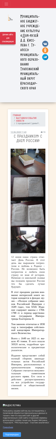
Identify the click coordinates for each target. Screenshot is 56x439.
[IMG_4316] (28, 162)
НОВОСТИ (20, 120)
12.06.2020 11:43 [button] (18, 132)
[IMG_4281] (28, 214)
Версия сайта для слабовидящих (8, 38)
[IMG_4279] (28, 188)
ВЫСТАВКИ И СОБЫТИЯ (26, 118)
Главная (17, 115)
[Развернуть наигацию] (6, 4)
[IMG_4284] (28, 240)
